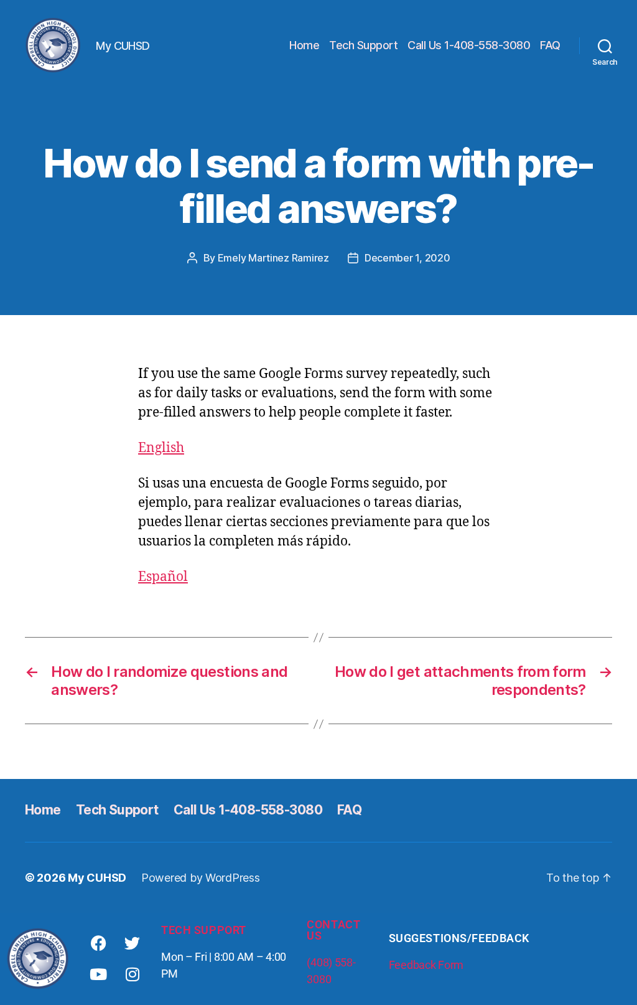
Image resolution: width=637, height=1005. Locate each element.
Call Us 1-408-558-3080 (468, 45)
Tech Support (363, 45)
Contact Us (333, 930)
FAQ (550, 45)
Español (163, 577)
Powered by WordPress (200, 877)
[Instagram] (132, 974)
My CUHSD (97, 877)
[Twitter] (132, 943)
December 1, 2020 (407, 258)
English (161, 448)
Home (304, 45)
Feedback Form (426, 964)
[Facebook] (98, 943)
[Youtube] (98, 974)
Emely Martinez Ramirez (273, 258)
